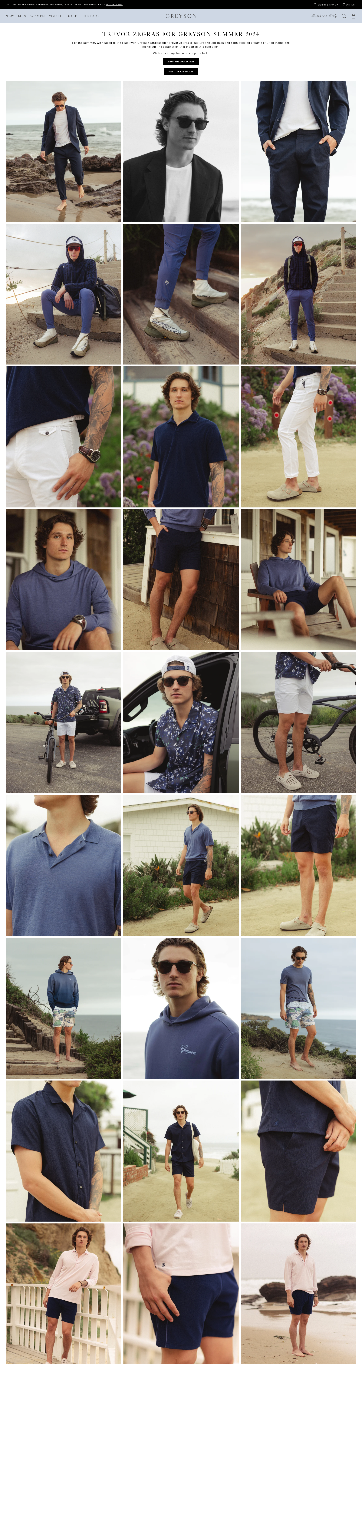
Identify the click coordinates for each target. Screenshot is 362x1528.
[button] (344, 16)
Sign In (322, 4)
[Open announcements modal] (7, 4)
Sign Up (333, 4)
